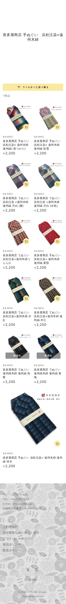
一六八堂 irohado (37, 592)
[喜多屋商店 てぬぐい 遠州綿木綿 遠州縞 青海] (48, 346)
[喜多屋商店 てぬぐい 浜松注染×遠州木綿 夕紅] (17, 289)
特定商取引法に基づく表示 (21, 532)
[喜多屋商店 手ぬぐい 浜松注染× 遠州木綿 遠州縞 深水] (33, 419)
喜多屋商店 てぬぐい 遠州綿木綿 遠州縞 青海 (47, 373)
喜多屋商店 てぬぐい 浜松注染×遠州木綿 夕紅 (17, 316)
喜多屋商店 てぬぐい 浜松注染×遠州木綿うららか (16, 259)
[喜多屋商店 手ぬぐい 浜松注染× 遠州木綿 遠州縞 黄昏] (48, 232)
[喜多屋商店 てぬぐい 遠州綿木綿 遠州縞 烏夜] (17, 346)
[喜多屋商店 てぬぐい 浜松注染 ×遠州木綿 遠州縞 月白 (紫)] (17, 175)
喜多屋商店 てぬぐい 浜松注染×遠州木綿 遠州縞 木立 (48, 316)
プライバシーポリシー (18, 538)
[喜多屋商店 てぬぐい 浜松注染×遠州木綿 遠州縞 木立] (48, 289)
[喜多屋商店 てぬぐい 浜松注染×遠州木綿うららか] (17, 232)
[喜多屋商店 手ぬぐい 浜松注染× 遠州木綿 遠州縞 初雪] (48, 118)
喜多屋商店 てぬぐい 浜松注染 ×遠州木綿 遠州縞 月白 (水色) (47, 201)
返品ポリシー (12, 544)
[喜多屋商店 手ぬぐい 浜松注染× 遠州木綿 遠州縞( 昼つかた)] (17, 118)
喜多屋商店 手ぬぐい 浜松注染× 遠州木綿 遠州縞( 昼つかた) (16, 144)
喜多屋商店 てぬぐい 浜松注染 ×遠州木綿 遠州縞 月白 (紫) (17, 201)
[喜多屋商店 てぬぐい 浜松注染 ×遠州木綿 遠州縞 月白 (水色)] (48, 175)
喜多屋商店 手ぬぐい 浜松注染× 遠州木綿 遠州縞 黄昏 (47, 259)
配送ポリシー (12, 550)
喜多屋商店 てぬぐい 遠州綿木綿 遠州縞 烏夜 (16, 373)
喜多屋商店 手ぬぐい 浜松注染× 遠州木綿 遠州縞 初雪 (47, 144)
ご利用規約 (10, 526)
